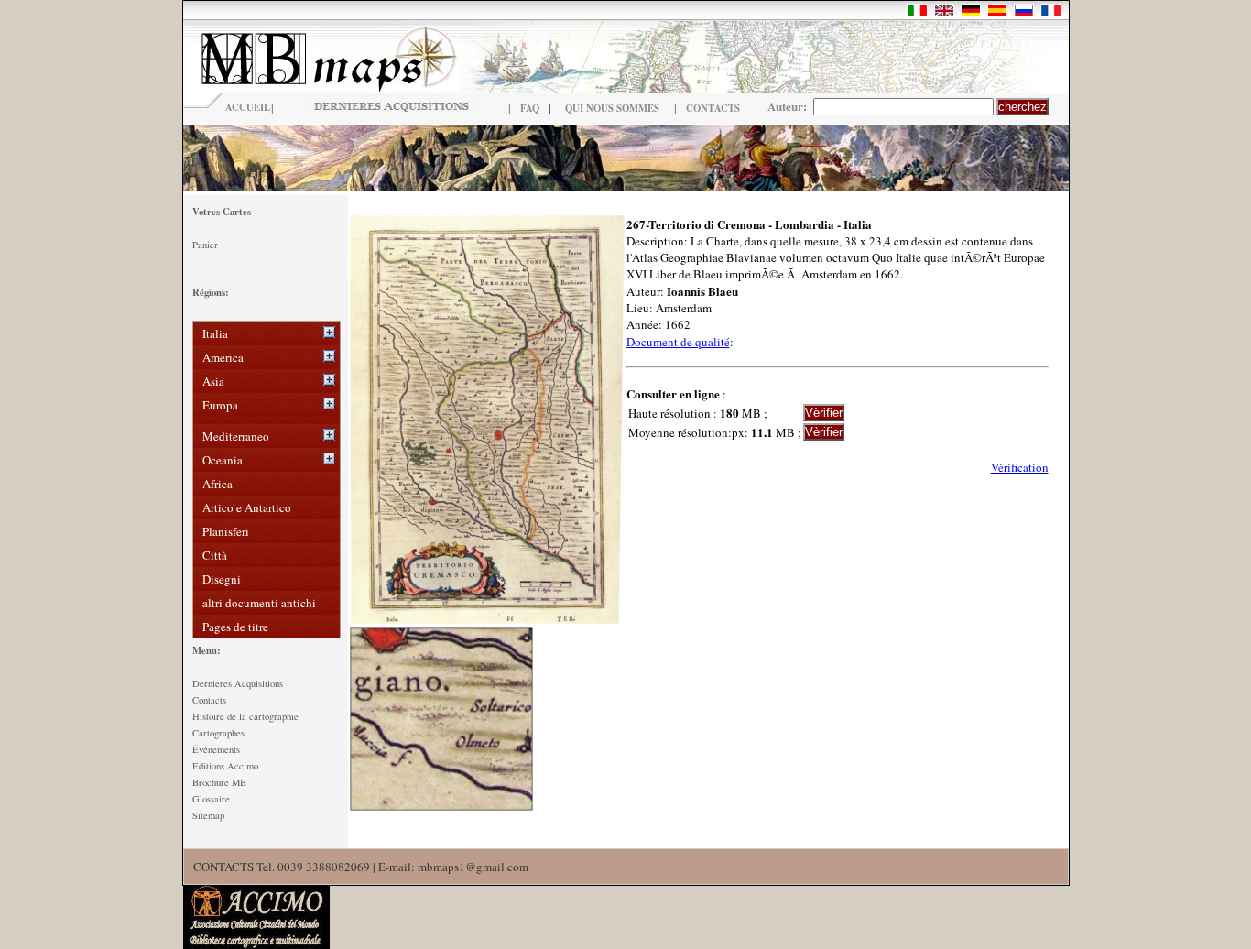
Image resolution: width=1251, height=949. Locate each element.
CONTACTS (713, 108)
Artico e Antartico (246, 507)
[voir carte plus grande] (487, 619)
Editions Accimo (225, 765)
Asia (213, 381)
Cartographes (218, 732)
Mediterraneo (235, 436)
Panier (205, 244)
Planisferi (225, 531)
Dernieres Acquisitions (237, 683)
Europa (220, 405)
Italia (215, 333)
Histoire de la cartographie (245, 716)
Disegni (221, 579)
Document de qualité (678, 341)
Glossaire (211, 798)
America (223, 357)
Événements (216, 749)
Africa (217, 483)
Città (214, 555)
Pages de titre (235, 626)
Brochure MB (219, 782)
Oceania (222, 460)
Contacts (209, 699)
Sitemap (208, 815)
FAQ (529, 108)
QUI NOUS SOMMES (612, 108)
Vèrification (1020, 467)
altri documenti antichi (259, 602)
